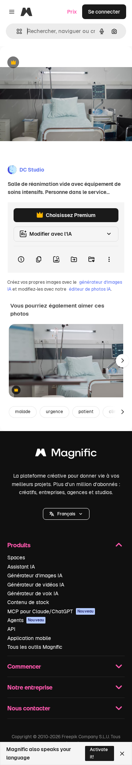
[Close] (122, 753)
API (11, 629)
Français (66, 514)
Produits (18, 545)
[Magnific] (66, 454)
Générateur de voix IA (32, 593)
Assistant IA (21, 566)
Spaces (16, 557)
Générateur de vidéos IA (35, 584)
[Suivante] (122, 360)
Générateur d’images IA (34, 575)
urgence (54, 412)
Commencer (24, 666)
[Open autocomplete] (16, 31)
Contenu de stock (28, 602)
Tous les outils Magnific (34, 647)
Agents (25, 620)
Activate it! (99, 753)
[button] (66, 514)
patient (86, 412)
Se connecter (104, 11)
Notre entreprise (29, 687)
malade (22, 412)
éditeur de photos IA (90, 289)
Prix (72, 11)
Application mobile (29, 638)
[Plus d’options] (109, 259)
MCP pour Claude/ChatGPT (50, 611)
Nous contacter (28, 708)
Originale (48, 62)
